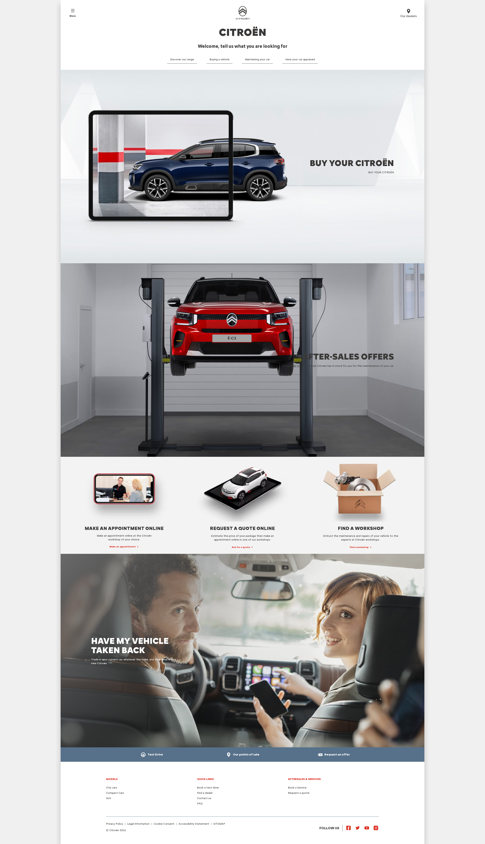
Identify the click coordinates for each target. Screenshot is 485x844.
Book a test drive (208, 787)
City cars (111, 787)
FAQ (200, 803)
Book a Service (297, 787)
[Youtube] (367, 828)
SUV (108, 798)
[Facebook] (349, 828)
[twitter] (358, 828)
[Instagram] (376, 828)
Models (112, 779)
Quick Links (205, 779)
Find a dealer (205, 793)
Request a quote (298, 793)
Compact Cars (115, 793)
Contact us (204, 798)
